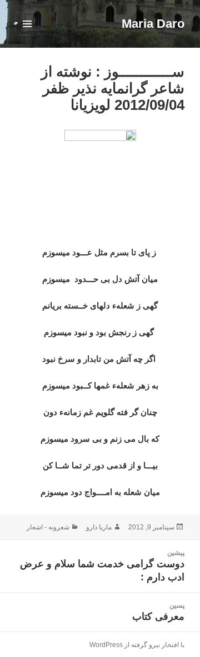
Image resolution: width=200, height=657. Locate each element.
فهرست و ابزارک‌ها (27, 35)
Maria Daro (153, 24)
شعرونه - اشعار (48, 527)
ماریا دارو (99, 527)
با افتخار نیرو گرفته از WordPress (136, 645)
